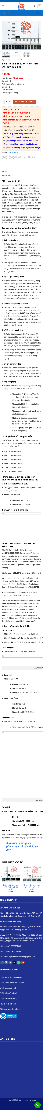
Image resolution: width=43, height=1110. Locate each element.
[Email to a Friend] (16, 157)
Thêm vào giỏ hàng (24, 102)
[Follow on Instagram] (6, 962)
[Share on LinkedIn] (29, 157)
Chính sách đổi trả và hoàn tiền (12, 983)
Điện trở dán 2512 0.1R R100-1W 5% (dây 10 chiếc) (32, 887)
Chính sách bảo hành (8, 988)
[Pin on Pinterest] (20, 157)
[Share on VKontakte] (24, 157)
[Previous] (5, 35)
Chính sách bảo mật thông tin (11, 977)
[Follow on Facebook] (2, 962)
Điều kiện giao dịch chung (10, 1009)
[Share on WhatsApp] (4, 157)
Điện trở (4, 60)
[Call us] (19, 962)
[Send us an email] (14, 962)
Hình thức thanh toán (8, 1004)
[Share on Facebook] (8, 157)
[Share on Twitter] (12, 157)
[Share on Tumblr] (33, 157)
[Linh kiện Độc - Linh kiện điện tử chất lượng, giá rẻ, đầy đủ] (21, 6)
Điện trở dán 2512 (15, 60)
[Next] (38, 35)
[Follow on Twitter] (10, 962)
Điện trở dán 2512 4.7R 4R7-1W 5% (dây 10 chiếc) (11, 887)
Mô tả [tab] (4, 171)
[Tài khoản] (34, 6)
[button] (3, 6)
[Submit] (38, 13)
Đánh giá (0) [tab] (6, 176)
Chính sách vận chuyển (9, 993)
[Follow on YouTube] (23, 962)
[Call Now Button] (37, 1105)
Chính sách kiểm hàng (8, 998)
